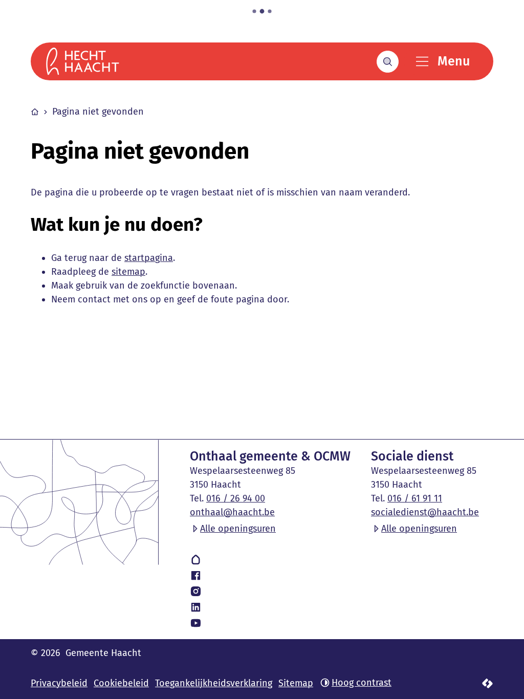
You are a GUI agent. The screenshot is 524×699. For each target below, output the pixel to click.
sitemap (128, 271)
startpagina (148, 258)
